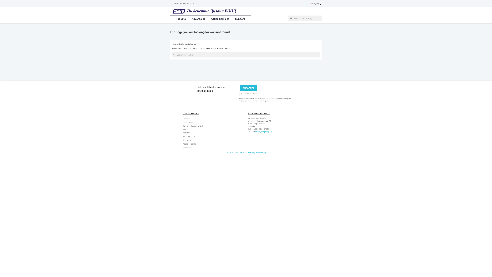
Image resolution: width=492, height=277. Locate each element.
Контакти (187, 140)
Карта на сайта (189, 144)
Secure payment (190, 136)
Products (180, 18)
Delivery (186, 118)
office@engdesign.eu (264, 132)
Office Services (220, 18)
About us (186, 133)
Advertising (199, 18)
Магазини (187, 147)
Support (240, 18)
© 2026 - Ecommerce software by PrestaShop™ (246, 152)
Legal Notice (188, 122)
